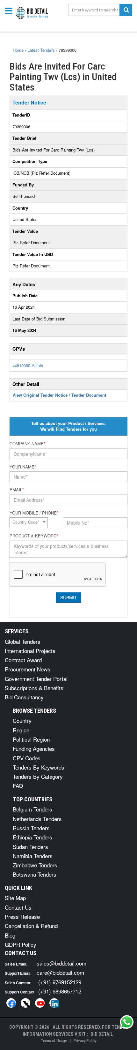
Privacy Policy (85, 1040)
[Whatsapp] (127, 1022)
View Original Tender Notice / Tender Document (59, 395)
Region (21, 730)
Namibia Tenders (33, 856)
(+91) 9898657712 (59, 991)
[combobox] (29, 522)
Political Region (31, 739)
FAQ (18, 786)
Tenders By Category (38, 776)
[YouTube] (40, 1003)
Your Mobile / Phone (34, 513)
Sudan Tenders (30, 847)
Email (17, 490)
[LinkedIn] (54, 1003)
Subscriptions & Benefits (34, 688)
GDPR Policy (20, 944)
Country (22, 720)
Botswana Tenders (34, 874)
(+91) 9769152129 (59, 982)
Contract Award (23, 660)
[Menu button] (10, 10)
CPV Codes (26, 758)
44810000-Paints (27, 365)
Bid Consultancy (24, 697)
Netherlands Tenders (37, 819)
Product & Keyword (34, 536)
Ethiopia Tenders (32, 837)
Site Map (15, 898)
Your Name (23, 467)
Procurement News (27, 669)
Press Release (22, 916)
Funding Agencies (34, 748)
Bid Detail (101, 1034)
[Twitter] (25, 1003)
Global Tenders (22, 641)
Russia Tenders (31, 828)
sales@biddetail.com (61, 963)
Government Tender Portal (36, 679)
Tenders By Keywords (38, 767)
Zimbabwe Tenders (35, 865)
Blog (10, 935)
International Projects (30, 651)
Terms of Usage (54, 1040)
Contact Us (18, 907)
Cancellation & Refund (31, 926)
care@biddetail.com (60, 972)
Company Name (27, 444)
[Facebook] (11, 1003)
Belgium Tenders (32, 809)
